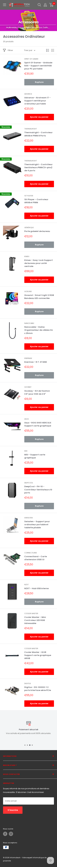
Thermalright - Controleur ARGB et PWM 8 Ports (38, 134)
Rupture (39, 82)
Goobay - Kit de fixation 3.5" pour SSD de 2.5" (37, 392)
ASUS (26, 419)
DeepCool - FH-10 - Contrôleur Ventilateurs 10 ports (38, 489)
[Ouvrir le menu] (4, 5)
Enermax (28, 358)
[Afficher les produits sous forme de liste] (47, 50)
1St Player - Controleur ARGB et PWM (36, 201)
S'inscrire (13, 810)
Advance (28, 94)
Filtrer (10, 50)
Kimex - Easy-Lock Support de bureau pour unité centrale (38, 263)
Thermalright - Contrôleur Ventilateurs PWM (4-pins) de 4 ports (38, 167)
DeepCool (28, 483)
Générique (29, 227)
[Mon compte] (45, 5)
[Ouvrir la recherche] (39, 5)
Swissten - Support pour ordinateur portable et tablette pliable (37, 524)
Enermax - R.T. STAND (35, 362)
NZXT (26, 584)
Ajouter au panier (39, 117)
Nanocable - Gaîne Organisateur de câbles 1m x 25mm (38, 330)
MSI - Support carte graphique (34, 456)
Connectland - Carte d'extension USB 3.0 (35, 558)
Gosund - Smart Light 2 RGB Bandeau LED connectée (39, 297)
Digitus (27, 683)
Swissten (28, 518)
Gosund (28, 291)
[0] (51, 5)
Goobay (27, 387)
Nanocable (29, 323)
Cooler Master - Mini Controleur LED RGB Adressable (35, 620)
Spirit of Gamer (31, 59)
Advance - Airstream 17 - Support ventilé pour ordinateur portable (37, 100)
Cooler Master (31, 613)
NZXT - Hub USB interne (36, 588)
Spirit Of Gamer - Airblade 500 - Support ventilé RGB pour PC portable (38, 65)
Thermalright (30, 129)
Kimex (26, 256)
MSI (25, 451)
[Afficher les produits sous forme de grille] (52, 50)
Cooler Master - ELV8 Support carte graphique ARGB (37, 655)
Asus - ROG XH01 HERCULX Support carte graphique (37, 424)
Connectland (30, 553)
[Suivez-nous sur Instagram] (11, 834)
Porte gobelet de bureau (37, 231)
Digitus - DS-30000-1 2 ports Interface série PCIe (37, 689)
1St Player (28, 195)
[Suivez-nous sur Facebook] (5, 834)
